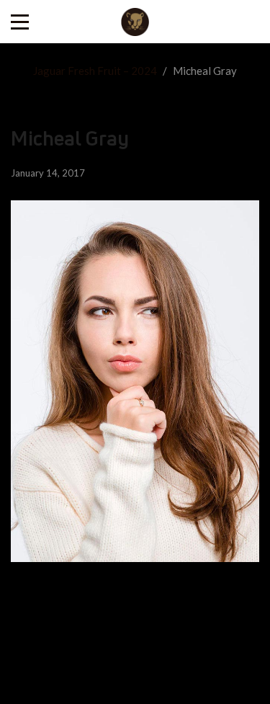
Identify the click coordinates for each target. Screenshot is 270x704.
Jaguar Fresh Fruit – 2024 (95, 70)
